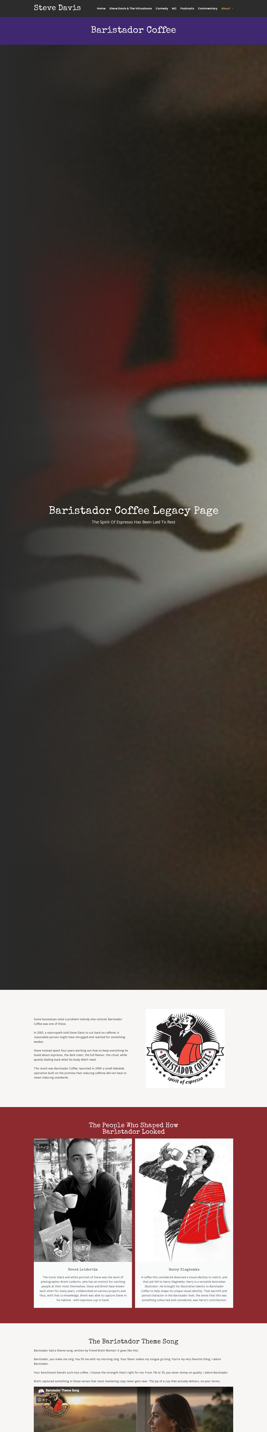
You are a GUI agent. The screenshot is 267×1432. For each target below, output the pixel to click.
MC (174, 8)
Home (101, 8)
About (225, 8)
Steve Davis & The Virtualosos (130, 8)
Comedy (162, 8)
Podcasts (187, 8)
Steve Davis (57, 8)
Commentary (207, 8)
